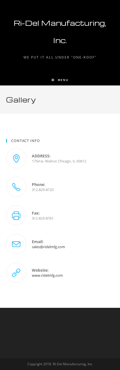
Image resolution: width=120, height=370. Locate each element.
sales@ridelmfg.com (48, 246)
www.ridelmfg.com (47, 275)
